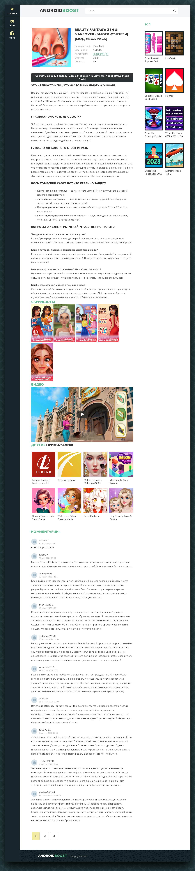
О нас (12, 38)
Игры (12, 26)
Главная (12, 13)
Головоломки (100, 53)
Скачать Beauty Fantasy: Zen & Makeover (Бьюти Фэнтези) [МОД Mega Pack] (82, 77)
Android (59, 11)
